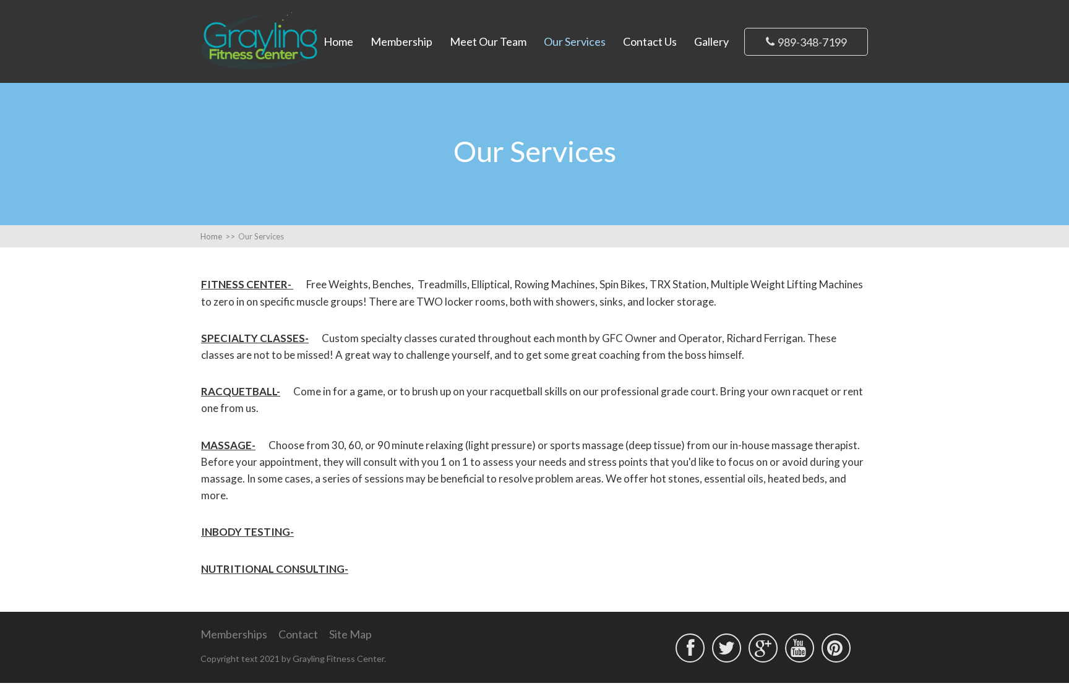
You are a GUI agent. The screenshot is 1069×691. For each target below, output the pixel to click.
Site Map (350, 634)
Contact (298, 634)
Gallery (711, 41)
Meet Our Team (488, 41)
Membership (401, 41)
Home (338, 41)
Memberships (233, 634)
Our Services (575, 41)
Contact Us (650, 41)
